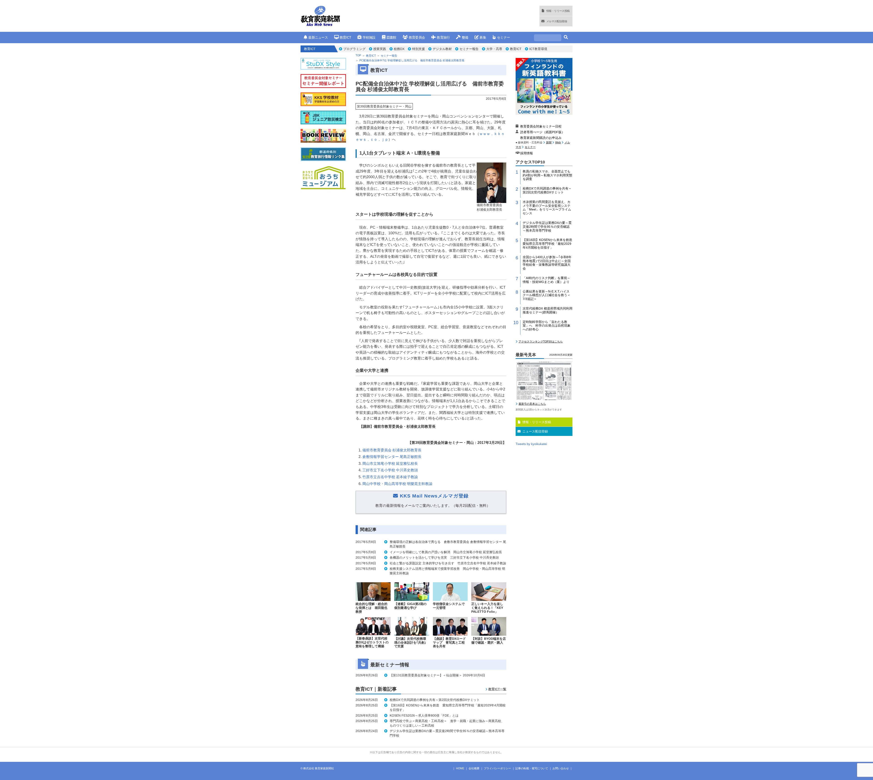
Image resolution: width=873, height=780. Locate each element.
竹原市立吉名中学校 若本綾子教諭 (390, 477)
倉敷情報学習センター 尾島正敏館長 (391, 457)
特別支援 (418, 49)
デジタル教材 (442, 49)
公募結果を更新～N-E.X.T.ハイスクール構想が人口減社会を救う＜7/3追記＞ (546, 295)
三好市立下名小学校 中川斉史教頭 (390, 470)
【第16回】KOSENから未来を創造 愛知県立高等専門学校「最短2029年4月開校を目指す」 (547, 243)
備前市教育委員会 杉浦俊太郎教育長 (391, 450)
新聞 (549, 142)
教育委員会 (417, 37)
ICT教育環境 (538, 49)
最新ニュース (318, 37)
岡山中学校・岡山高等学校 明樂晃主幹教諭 (397, 484)
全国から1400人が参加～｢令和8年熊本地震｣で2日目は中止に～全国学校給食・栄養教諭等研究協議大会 (547, 262)
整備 (465, 37)
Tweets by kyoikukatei (531, 444)
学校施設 (369, 37)
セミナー (503, 37)
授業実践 (379, 49)
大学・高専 (494, 49)
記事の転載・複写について (531, 768)
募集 (482, 37)
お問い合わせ (560, 768)
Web (558, 142)
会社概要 (474, 768)
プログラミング (354, 49)
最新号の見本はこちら (532, 403)
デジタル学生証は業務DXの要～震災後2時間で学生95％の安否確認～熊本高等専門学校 (547, 226)
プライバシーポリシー (497, 768)
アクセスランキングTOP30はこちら (541, 341)
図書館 (391, 37)
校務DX (399, 49)
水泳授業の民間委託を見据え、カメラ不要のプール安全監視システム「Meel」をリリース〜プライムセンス (547, 207)
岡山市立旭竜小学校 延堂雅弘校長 (390, 463)
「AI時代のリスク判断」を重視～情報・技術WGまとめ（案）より (546, 280)
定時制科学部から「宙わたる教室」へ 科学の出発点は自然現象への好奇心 (546, 325)
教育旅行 (443, 37)
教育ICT (345, 37)
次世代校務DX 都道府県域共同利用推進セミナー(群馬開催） (547, 310)
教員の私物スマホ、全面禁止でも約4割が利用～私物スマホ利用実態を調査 (547, 175)
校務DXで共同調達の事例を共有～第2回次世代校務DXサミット (547, 190)
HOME (460, 768)
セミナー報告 (469, 49)
